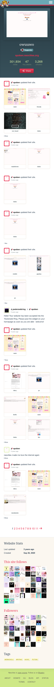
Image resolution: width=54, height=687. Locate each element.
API (37, 678)
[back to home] (5, 3)
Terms (22, 682)
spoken (16, 82)
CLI (24, 678)
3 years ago (14, 85)
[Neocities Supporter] (27, 50)
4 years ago (14, 145)
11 (36, 528)
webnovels (9, 659)
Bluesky (41, 672)
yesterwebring (19, 309)
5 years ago (14, 252)
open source (22, 672)
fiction (34, 659)
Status (45, 678)
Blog (31, 678)
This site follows (15, 562)
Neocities (11, 672)
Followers (11, 610)
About (7, 678)
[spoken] (6, 83)
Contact (32, 682)
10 (33, 528)
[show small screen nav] (50, 2)
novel (27, 659)
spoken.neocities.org (27, 55)
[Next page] (40, 528)
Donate (16, 678)
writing (19, 659)
